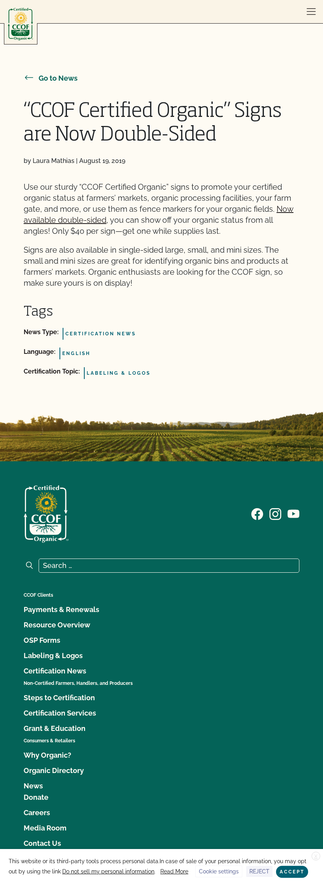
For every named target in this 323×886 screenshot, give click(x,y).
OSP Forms (42, 640)
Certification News (55, 671)
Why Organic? (47, 755)
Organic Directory (54, 770)
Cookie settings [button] (219, 871)
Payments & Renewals (61, 609)
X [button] (315, 856)
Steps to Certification (59, 698)
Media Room (45, 828)
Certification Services (60, 713)
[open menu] (311, 12)
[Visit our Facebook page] (257, 513)
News (33, 786)
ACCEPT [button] (292, 872)
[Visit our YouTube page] (293, 513)
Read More (174, 871)
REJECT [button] (259, 871)
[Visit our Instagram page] (275, 513)
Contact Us (42, 843)
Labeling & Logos (53, 655)
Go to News (58, 78)
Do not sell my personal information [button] (108, 871)
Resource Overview (57, 625)
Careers (37, 812)
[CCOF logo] (20, 24)
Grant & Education (54, 728)
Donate (36, 797)
